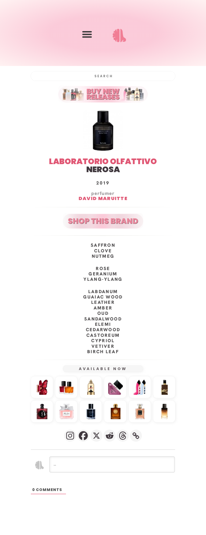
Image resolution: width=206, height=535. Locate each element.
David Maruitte (103, 198)
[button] (87, 34)
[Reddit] (110, 436)
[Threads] (123, 436)
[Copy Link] (136, 436)
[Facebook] (83, 436)
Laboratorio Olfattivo (103, 161)
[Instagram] (70, 436)
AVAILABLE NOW (103, 368)
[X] (96, 436)
